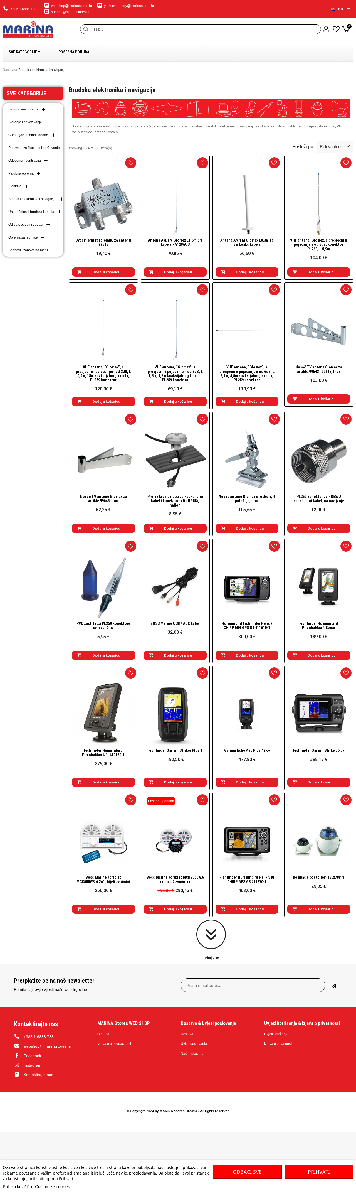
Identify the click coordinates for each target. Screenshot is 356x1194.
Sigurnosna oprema (23, 109)
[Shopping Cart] (346, 29)
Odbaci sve (247, 1171)
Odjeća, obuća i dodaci (25, 225)
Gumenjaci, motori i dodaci (28, 135)
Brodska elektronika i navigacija (32, 199)
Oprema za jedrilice (23, 237)
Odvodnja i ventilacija (24, 161)
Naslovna (10, 70)
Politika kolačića (17, 1186)
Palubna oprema (21, 173)
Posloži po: (303, 146)
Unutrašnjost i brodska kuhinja (31, 212)
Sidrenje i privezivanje (25, 122)
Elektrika (14, 186)
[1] (334, 985)
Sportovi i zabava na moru (28, 250)
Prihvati (319, 1171)
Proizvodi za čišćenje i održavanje (34, 148)
